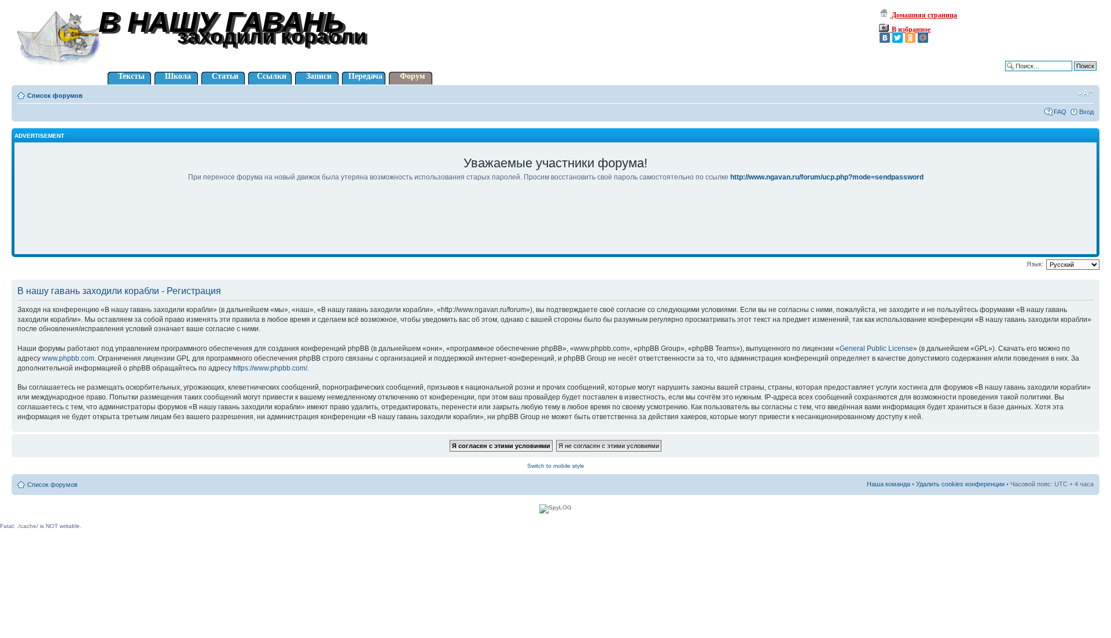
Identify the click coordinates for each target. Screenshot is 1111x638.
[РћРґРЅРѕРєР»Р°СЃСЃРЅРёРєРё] (910, 37)
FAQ (1060, 111)
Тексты (131, 76)
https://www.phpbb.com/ (270, 368)
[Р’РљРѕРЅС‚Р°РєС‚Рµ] (885, 37)
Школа (178, 76)
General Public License (876, 348)
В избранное (910, 29)
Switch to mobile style (555, 466)
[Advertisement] (555, 226)
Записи (319, 76)
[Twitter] (897, 37)
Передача (365, 76)
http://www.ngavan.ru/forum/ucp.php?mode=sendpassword (827, 177)
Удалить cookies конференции (960, 484)
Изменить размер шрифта (1085, 93)
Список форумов (55, 95)
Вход (1086, 111)
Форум (412, 76)
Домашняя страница (923, 15)
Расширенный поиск (1066, 74)
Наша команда (888, 484)
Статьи (225, 76)
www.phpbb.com (68, 358)
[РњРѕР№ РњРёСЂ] (923, 37)
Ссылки (271, 76)
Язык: (1035, 264)
